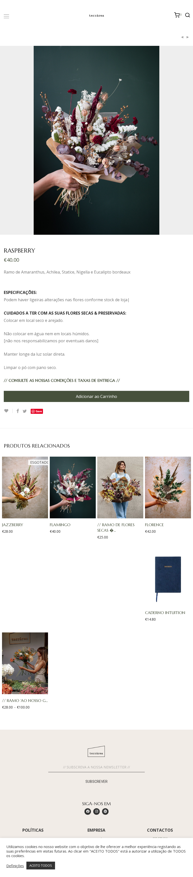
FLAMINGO (60, 524)
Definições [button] (15, 865)
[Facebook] (87, 811)
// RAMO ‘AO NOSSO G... (25, 700)
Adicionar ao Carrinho (96, 396)
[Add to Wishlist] (8, 411)
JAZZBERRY (12, 524)
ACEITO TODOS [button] (40, 865)
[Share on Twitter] (25, 411)
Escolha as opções (23, 690)
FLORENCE (154, 524)
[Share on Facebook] (17, 411)
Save (39, 411)
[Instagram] (96, 811)
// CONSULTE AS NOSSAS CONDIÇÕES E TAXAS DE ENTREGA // (62, 380)
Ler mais (22, 514)
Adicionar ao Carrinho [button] (70, 514)
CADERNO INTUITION (165, 612)
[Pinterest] (105, 811)
